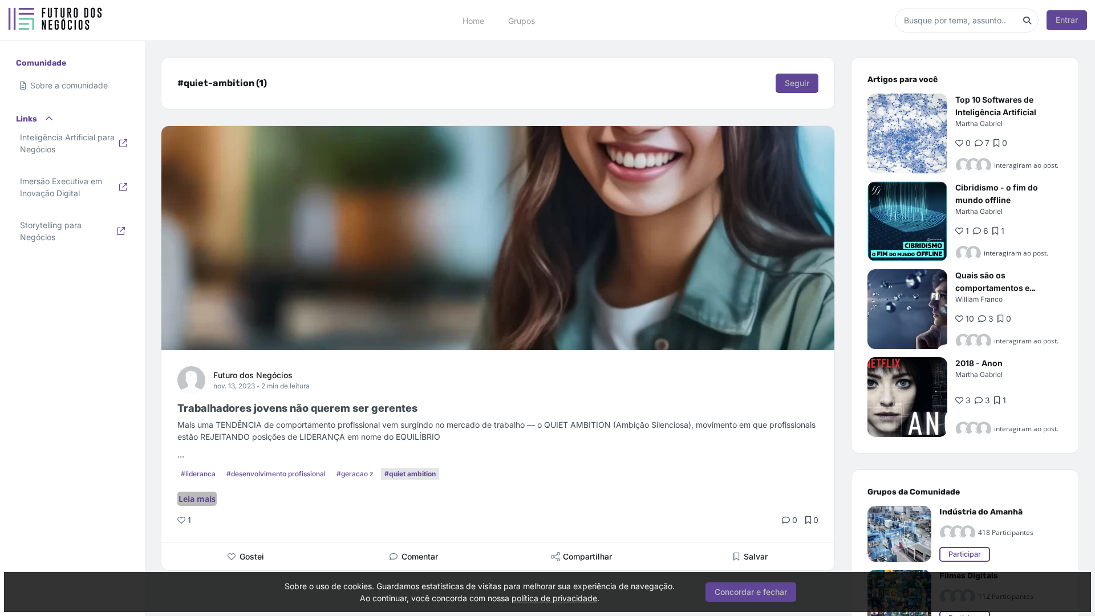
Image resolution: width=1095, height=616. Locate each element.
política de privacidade (554, 598)
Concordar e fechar (751, 592)
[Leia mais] (907, 133)
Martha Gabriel (979, 123)
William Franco (979, 299)
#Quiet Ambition (410, 473)
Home (473, 20)
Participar (964, 554)
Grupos (521, 20)
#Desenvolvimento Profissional (276, 473)
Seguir (797, 83)
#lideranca (198, 473)
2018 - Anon (979, 363)
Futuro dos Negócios (253, 375)
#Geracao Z (355, 473)
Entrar (1067, 20)
